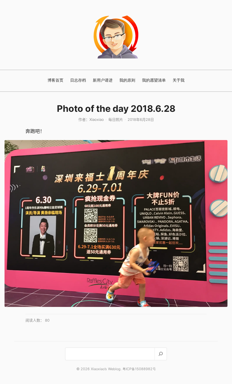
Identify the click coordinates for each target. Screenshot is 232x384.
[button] (116, 223)
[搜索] (160, 354)
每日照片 (115, 119)
